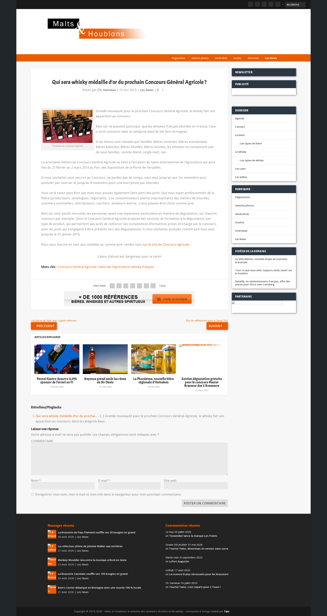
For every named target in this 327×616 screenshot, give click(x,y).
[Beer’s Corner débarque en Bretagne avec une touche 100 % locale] (52, 589)
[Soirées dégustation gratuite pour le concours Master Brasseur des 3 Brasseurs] (201, 359)
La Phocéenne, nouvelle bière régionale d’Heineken (153, 380)
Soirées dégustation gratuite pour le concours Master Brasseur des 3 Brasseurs (202, 382)
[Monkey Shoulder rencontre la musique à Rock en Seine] (52, 562)
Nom (36, 480)
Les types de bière (251, 143)
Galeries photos (200, 58)
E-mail (104, 480)
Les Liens (264, 49)
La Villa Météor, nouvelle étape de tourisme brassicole (261, 261)
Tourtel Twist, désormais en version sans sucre (198, 548)
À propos (176, 49)
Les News (271, 58)
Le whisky (211, 49)
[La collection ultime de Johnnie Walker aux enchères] (52, 548)
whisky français (142, 267)
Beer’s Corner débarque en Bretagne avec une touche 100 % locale (99, 587)
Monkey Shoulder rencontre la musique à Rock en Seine (92, 560)
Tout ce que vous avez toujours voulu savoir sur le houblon (263, 272)
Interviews (253, 58)
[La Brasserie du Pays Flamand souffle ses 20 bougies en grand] (52, 534)
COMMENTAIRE (42, 441)
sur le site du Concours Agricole (166, 244)
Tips (226, 611)
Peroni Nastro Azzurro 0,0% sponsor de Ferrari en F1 (57, 380)
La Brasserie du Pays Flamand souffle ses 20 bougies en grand (96, 532)
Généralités (221, 58)
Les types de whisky (252, 160)
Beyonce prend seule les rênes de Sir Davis (105, 380)
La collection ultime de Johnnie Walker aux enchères (90, 546)
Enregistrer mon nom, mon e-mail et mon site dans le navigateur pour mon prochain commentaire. (108, 494)
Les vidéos (247, 49)
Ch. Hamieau (107, 90)
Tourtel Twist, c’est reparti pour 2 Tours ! (195, 587)
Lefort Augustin (179, 561)
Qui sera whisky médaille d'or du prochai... (66, 416)
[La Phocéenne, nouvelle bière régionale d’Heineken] (153, 359)
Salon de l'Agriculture (114, 267)
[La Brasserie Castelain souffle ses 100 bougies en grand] (52, 575)
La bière (192, 49)
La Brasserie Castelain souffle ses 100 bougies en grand (93, 573)
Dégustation (178, 58)
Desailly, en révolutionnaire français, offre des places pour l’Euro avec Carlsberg (262, 283)
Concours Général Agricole (77, 267)
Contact (240, 126)
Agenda (230, 49)
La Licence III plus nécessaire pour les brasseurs (198, 574)
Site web (170, 480)
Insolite (237, 58)
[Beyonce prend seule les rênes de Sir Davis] (105, 359)
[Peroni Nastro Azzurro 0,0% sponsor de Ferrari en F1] (56, 359)
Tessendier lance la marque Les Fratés (193, 535)
